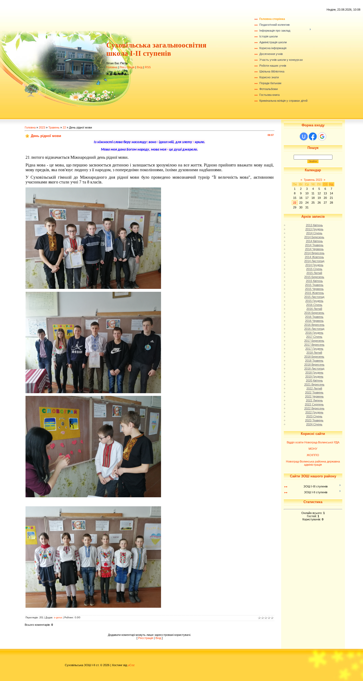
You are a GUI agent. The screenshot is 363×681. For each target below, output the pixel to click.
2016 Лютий (314, 308)
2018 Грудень (314, 372)
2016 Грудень (314, 332)
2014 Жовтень (314, 257)
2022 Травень (314, 392)
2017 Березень (314, 340)
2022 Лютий (314, 388)
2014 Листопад (314, 261)
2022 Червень (314, 396)
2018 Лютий (314, 352)
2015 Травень (314, 284)
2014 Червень (314, 249)
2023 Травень (314, 420)
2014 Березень (314, 237)
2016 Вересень (314, 324)
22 (64, 127)
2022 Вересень (314, 408)
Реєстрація (127, 67)
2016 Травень (314, 316)
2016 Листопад (314, 328)
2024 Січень (314, 424)
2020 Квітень (314, 380)
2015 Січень (314, 269)
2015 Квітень (314, 280)
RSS (148, 67)
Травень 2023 (313, 179)
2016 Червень (314, 320)
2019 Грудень (314, 376)
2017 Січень (314, 336)
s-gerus (58, 617)
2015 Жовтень (314, 292)
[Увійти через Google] (322, 136)
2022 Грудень (314, 412)
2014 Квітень (314, 241)
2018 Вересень (314, 364)
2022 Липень (314, 400)
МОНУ (313, 448)
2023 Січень (314, 416)
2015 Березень (314, 277)
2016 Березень (314, 312)
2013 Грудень (314, 229)
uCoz (131, 665)
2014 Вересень (314, 253)
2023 (42, 127)
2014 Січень (314, 233)
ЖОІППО (313, 455)
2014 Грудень (314, 265)
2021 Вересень (314, 384)
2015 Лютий (314, 273)
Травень (54, 127)
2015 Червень (314, 288)
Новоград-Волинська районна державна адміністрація (313, 463)
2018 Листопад (314, 368)
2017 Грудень (314, 348)
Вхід (139, 67)
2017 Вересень (314, 344)
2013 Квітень (314, 225)
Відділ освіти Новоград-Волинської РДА (313, 442)
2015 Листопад (314, 296)
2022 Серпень (314, 404)
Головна (111, 67)
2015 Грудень (314, 300)
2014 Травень (314, 245)
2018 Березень (314, 356)
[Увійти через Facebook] (313, 136)
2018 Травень (314, 360)
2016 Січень (314, 304)
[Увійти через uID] (304, 136)
